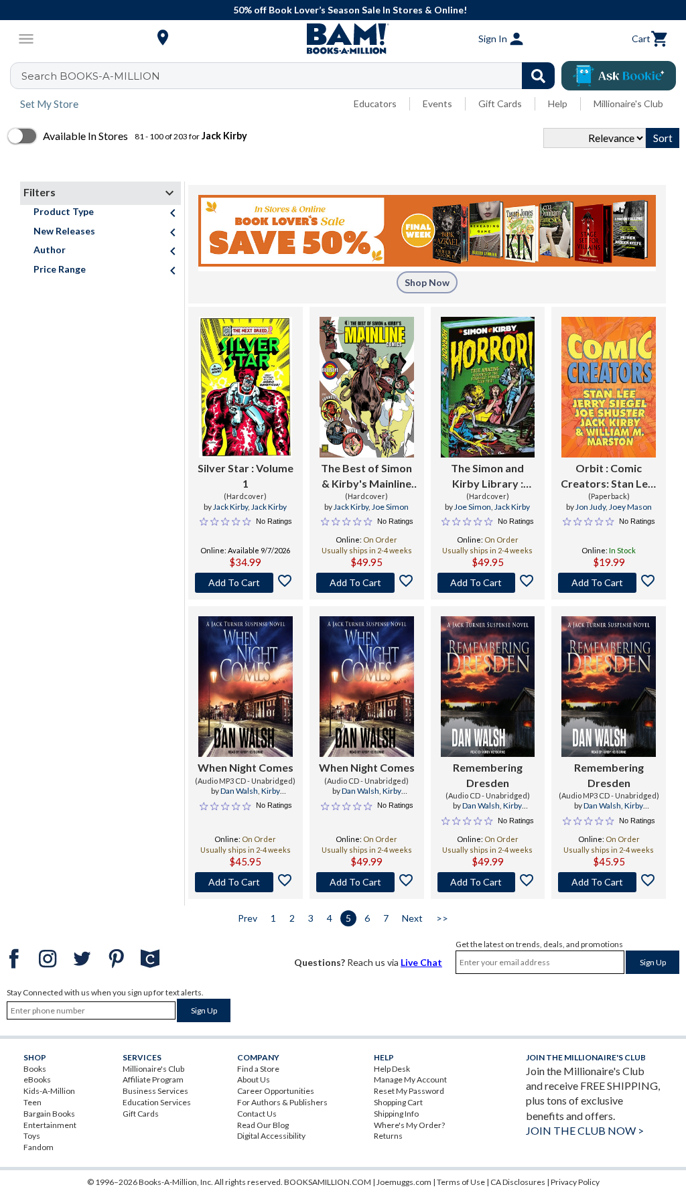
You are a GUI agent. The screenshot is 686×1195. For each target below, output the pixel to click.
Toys (31, 1136)
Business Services (155, 1091)
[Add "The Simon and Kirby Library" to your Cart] (488, 583)
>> (442, 918)
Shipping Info (396, 1114)
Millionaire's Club (628, 103)
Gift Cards (500, 103)
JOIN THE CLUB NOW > (585, 1130)
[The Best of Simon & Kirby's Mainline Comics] (366, 387)
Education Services (157, 1102)
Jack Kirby (230, 507)
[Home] (343, 38)
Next (412, 918)
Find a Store (258, 1069)
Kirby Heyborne (253, 796)
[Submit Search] (538, 75)
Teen (32, 1102)
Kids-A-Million (49, 1091)
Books (34, 1069)
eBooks (37, 1079)
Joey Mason (630, 507)
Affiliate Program (153, 1079)
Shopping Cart (398, 1102)
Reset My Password (409, 1091)
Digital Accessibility (271, 1136)
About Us (253, 1079)
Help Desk (392, 1069)
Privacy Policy (575, 1182)
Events (437, 103)
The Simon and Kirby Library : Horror (487, 476)
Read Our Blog (263, 1125)
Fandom (38, 1147)
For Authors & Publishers (282, 1102)
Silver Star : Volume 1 (245, 475)
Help (557, 103)
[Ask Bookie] (618, 75)
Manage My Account (410, 1079)
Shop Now (427, 282)
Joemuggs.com (403, 1182)
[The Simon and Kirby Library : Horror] (488, 387)
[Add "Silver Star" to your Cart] (245, 583)
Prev (247, 918)
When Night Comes (245, 767)
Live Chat (421, 962)
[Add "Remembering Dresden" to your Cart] (488, 882)
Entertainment (49, 1125)
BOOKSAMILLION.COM (327, 1182)
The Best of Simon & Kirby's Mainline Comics (366, 476)
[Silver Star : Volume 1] (245, 387)
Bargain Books (49, 1114)
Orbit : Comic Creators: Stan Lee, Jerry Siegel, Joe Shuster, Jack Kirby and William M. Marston (609, 476)
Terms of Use (461, 1182)
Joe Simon (390, 507)
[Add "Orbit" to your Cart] (608, 583)
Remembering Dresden (488, 774)
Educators (375, 103)
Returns (388, 1136)
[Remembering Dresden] (488, 686)
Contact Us (257, 1114)
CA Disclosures (517, 1182)
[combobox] (291, 75)
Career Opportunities (275, 1091)
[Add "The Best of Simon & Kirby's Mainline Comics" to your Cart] (366, 583)
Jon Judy (590, 507)
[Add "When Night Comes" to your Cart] (245, 882)
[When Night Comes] (245, 686)
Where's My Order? (409, 1125)
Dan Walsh (239, 791)
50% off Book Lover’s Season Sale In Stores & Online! (350, 9)
